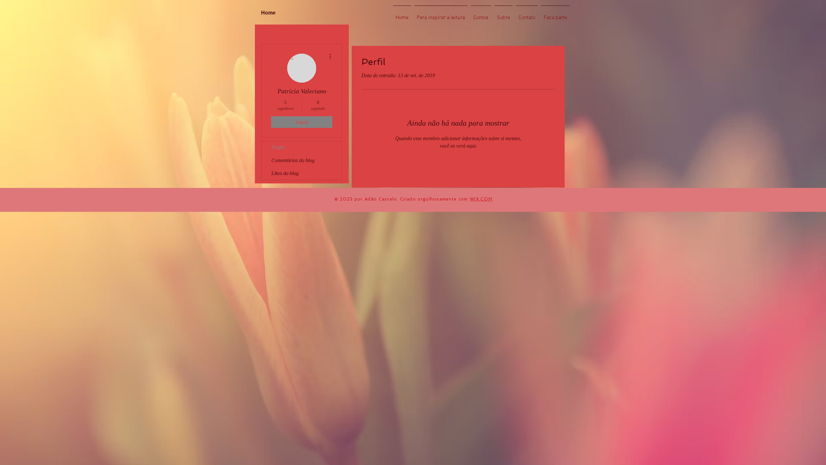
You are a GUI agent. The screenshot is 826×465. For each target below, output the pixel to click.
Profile (278, 147)
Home (268, 13)
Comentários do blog (293, 160)
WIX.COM (481, 199)
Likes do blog (285, 173)
